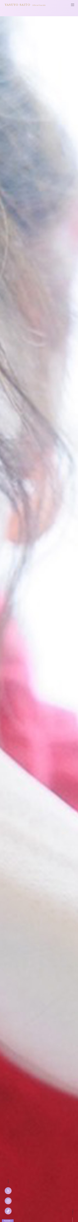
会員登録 (61, 5)
